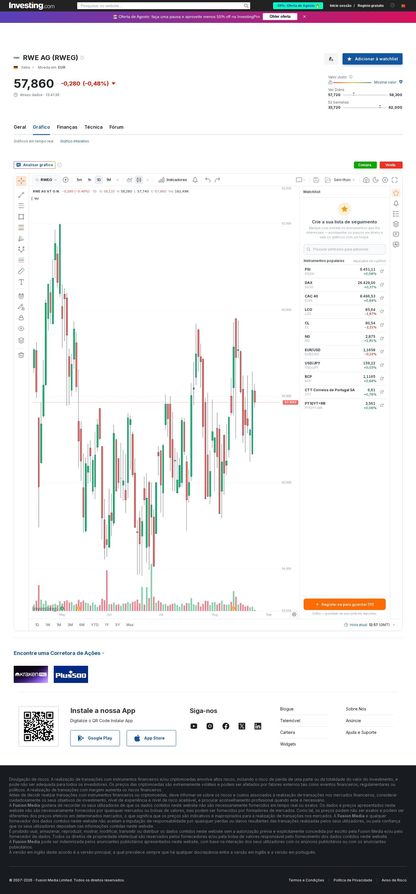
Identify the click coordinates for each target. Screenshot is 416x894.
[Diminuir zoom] (148, 603)
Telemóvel (290, 720)
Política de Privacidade (353, 880)
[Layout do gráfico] (301, 180)
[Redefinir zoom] (179, 603)
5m (79, 180)
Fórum (117, 127)
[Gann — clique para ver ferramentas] (21, 238)
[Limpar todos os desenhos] (21, 355)
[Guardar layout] (316, 180)
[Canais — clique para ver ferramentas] (21, 206)
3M (70, 625)
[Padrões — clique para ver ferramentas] (21, 249)
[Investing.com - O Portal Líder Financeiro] (31, 6)
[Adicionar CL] (382, 325)
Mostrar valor (385, 82)
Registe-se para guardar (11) (347, 604)
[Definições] (294, 614)
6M (82, 625)
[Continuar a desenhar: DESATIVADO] (21, 307)
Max (130, 625)
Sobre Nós (356, 708)
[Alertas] (396, 203)
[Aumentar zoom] (156, 603)
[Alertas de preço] (195, 180)
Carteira (287, 732)
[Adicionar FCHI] (382, 298)
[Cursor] (21, 181)
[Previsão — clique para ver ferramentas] (21, 260)
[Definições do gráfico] (385, 180)
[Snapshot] (366, 180)
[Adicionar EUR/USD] (382, 352)
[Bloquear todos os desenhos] (21, 318)
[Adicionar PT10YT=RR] (382, 406)
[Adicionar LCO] (382, 312)
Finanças (67, 127)
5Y (117, 625)
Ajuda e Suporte (361, 732)
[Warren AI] (396, 244)
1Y (107, 625)
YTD (95, 625)
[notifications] (392, 5)
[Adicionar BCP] (382, 379)
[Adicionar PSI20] (382, 271)
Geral (20, 127)
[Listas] (396, 213)
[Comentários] (396, 234)
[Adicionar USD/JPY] (382, 365)
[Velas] (139, 180)
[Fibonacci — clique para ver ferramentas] (21, 227)
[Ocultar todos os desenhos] (21, 328)
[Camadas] (21, 340)
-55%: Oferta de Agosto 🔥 (298, 6)
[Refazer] (217, 180)
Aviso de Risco (394, 880)
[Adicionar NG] (382, 339)
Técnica (93, 127)
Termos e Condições (306, 880)
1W (47, 625)
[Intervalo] (117, 180)
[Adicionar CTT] (382, 392)
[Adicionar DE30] (382, 285)
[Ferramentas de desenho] (30, 402)
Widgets (288, 744)
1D (99, 180)
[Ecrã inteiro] (394, 180)
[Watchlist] (396, 193)
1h (89, 180)
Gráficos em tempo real (33, 141)
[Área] (129, 180)
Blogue (287, 708)
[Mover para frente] (172, 603)
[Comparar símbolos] (65, 180)
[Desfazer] (208, 180)
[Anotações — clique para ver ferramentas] (21, 282)
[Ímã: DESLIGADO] (21, 296)
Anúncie (353, 720)
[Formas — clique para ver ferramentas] (21, 217)
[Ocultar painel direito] (297, 403)
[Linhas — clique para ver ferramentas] (21, 195)
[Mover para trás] (164, 603)
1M (108, 180)
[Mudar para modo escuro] (375, 180)
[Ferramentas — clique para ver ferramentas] (21, 271)
